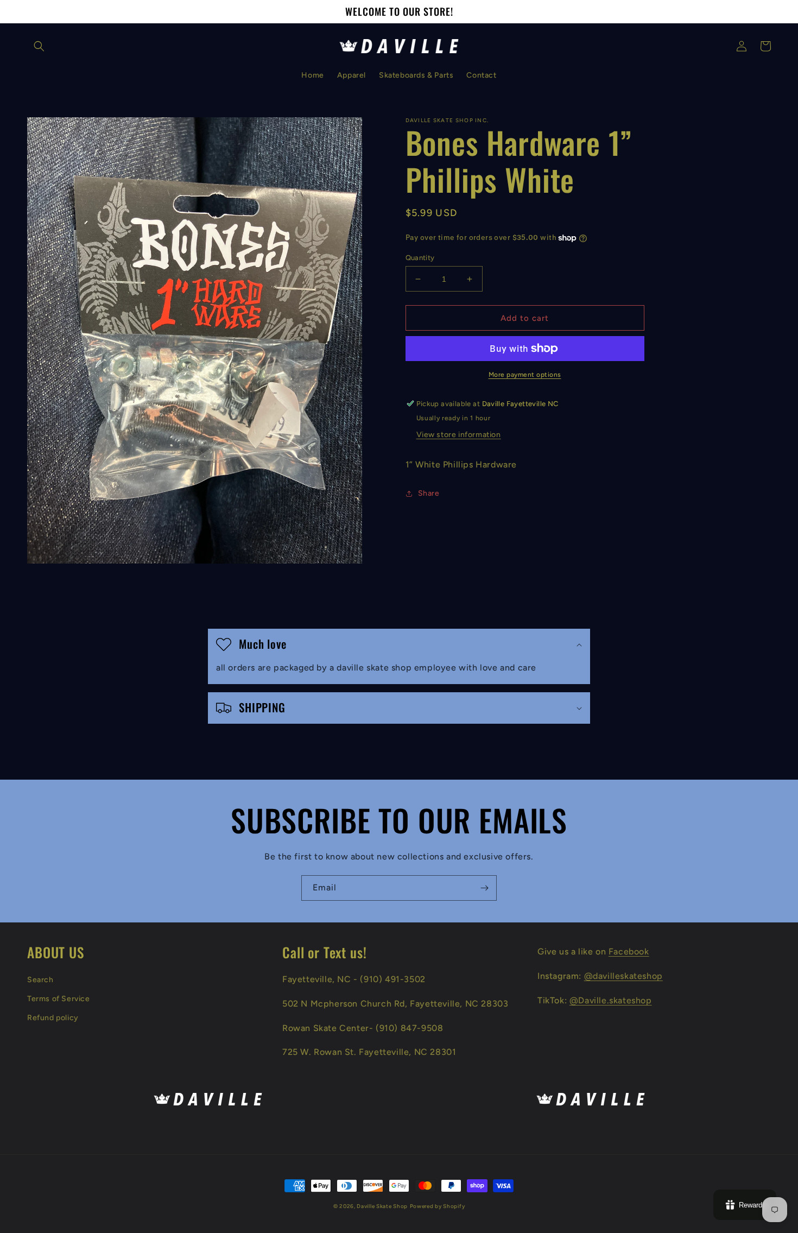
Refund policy (53, 1017)
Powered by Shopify (437, 1206)
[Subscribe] (484, 888)
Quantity (420, 258)
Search (40, 979)
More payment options (525, 374)
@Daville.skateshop (610, 1000)
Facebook (629, 951)
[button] (39, 46)
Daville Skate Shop (382, 1206)
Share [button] (429, 493)
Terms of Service (58, 998)
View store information (458, 434)
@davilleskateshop (623, 976)
